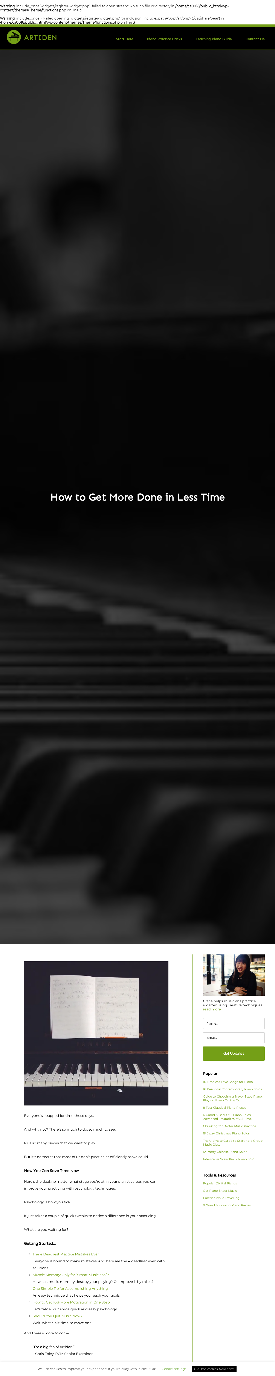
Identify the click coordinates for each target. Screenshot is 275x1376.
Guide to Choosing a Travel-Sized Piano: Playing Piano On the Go (233, 1098)
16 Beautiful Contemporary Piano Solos (232, 1089)
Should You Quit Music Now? (57, 1316)
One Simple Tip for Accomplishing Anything (70, 1289)
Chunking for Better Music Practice (229, 1126)
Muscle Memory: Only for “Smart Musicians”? (71, 1275)
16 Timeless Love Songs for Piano (228, 1082)
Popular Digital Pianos (220, 1183)
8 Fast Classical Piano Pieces (224, 1108)
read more (212, 1009)
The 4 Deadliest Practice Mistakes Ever (66, 1254)
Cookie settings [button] (174, 1369)
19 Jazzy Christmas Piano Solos (226, 1133)
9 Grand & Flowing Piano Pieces (227, 1205)
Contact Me (255, 39)
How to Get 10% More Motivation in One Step (71, 1302)
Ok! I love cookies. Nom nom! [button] (214, 1369)
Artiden (40, 37)
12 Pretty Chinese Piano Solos (225, 1152)
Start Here (124, 39)
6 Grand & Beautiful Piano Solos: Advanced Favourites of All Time (227, 1117)
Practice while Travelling (221, 1198)
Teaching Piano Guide (214, 39)
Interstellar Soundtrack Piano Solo (228, 1159)
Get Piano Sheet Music (220, 1191)
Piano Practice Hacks (164, 39)
